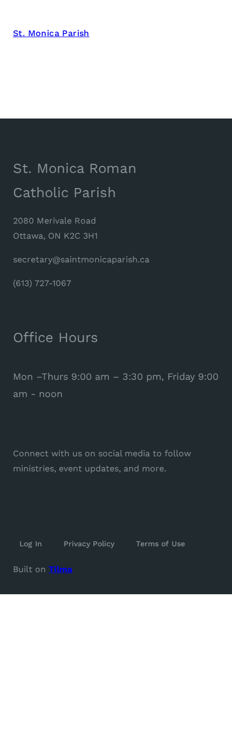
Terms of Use (160, 543)
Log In (30, 543)
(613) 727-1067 (42, 283)
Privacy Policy (89, 543)
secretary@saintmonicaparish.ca (81, 259)
